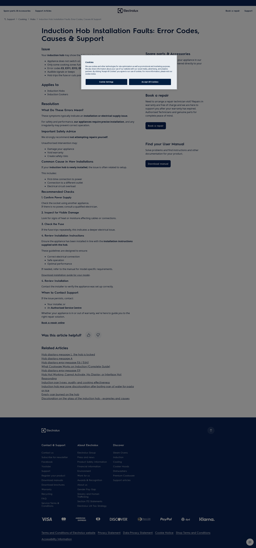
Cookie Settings (106, 82)
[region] (129, 72)
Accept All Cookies (150, 82)
